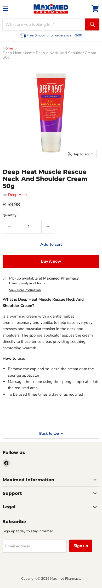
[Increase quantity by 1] (48, 226)
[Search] (92, 24)
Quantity (9, 215)
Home (8, 48)
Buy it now (51, 261)
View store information (25, 290)
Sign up (80, 546)
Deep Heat (17, 194)
